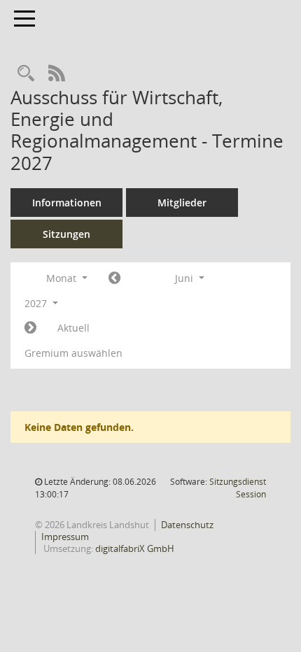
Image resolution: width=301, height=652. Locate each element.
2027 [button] (37, 303)
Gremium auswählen (73, 353)
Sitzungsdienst (237, 488)
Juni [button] (185, 278)
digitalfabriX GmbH (134, 548)
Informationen (67, 202)
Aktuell (73, 327)
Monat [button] (62, 278)
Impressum (65, 536)
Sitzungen (66, 234)
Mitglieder (182, 202)
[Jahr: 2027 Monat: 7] (30, 328)
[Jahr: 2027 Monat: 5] (114, 278)
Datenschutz (187, 524)
